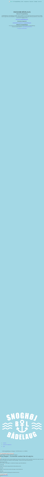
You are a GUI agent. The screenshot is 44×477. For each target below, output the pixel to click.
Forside (11, 1)
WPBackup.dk (6, 475)
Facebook (4, 442)
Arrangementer (26, 1)
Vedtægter (36, 1)
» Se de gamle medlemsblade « (22, 28)
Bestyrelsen (31, 1)
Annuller (1, 474)
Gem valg (5, 474)
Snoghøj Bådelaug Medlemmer (27, 26)
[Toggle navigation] (9, 1)
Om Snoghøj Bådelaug (16, 1)
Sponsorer (40, 1)
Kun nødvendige (3, 453)
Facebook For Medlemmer (7, 444)
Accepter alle (11, 453)
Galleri (22, 1)
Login (4, 446)
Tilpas (7, 453)
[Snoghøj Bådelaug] (22, 425)
